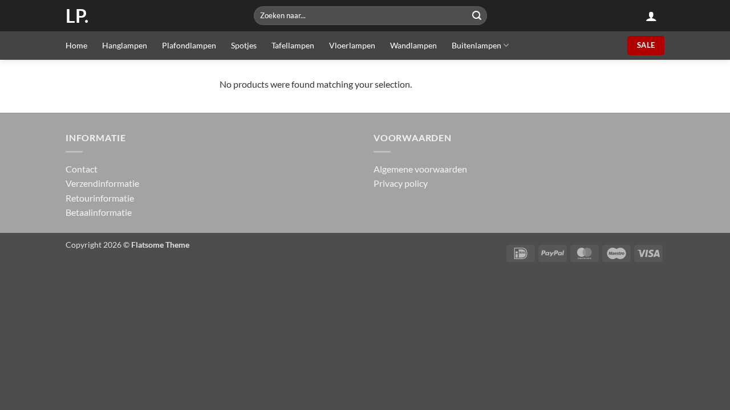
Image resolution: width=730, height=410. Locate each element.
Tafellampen (292, 45)
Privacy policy (401, 183)
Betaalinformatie (99, 212)
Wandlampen (413, 45)
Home (76, 45)
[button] (651, 15)
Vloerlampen (352, 45)
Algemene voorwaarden (420, 168)
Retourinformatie (100, 197)
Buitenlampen (476, 45)
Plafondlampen (189, 45)
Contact (82, 168)
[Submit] (476, 15)
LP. (77, 16)
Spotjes (244, 45)
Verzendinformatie (102, 183)
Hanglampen (124, 45)
